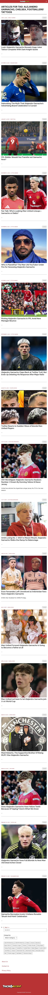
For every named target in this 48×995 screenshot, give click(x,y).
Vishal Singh (12, 553)
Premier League (11, 953)
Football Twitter (27, 948)
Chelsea (24, 945)
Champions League (17, 945)
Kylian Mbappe (35, 948)
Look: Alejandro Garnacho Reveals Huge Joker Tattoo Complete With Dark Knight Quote (21, 48)
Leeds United (43, 948)
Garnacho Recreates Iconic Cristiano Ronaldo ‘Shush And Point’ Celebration (21, 915)
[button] (23, 1)
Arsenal (32, 942)
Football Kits (19, 948)
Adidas (27, 942)
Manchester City (20, 950)
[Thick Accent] (25, 1)
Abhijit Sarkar (11, 17)
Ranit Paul (13, 119)
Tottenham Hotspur (27, 953)
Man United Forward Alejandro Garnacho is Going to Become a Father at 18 (23, 646)
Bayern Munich (7, 945)
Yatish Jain (13, 822)
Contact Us (5, 966)
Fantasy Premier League (9, 948)
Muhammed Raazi (15, 876)
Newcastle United (40, 950)
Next (7, 927)
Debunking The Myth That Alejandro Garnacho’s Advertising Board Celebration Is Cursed (22, 104)
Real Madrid (19, 953)
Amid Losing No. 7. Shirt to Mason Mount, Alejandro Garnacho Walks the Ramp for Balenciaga (23, 539)
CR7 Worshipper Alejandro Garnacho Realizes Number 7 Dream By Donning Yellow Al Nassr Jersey (21, 482)
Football (44, 17)
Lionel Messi (7, 950)
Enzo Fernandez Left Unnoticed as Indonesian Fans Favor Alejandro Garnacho (23, 592)
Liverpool (13, 950)
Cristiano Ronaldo (32, 945)
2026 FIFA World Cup (19, 942)
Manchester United (30, 950)
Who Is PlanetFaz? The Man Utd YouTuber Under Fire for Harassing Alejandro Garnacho (22, 266)
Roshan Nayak (14, 62)
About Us (5, 961)
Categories (7, 935)
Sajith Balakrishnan (14, 441)
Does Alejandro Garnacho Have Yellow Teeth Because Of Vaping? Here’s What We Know (20, 808)
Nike (5, 953)
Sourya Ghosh (13, 388)
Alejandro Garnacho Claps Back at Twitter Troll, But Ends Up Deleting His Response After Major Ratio (24, 373)
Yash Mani (12, 768)
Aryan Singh (11, 607)
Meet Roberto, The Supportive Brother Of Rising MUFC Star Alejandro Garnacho (22, 754)
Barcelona (38, 942)
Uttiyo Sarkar (14, 172)
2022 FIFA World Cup (9, 942)
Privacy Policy (6, 970)
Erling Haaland (40, 945)
